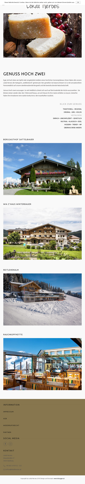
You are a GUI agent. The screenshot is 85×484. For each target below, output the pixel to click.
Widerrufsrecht (11, 425)
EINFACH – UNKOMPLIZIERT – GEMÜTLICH (67, 118)
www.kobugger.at (59, 478)
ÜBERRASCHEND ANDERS (73, 128)
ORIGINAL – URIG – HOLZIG (73, 112)
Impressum (8, 412)
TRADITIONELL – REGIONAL (72, 109)
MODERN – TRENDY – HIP (73, 124)
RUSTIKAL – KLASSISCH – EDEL (71, 121)
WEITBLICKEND (76, 115)
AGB (5, 418)
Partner (7, 432)
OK (78, 2)
